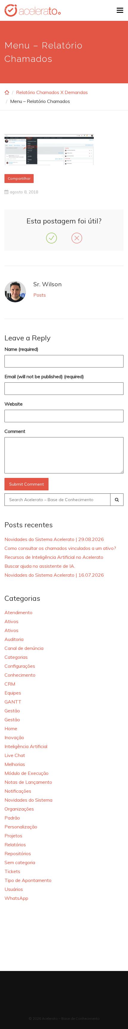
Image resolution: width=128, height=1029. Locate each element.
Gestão (12, 711)
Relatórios (15, 844)
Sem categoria (19, 862)
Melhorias (14, 764)
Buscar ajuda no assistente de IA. (39, 566)
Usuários (13, 889)
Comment (14, 431)
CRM (9, 684)
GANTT (12, 702)
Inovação (14, 737)
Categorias (16, 657)
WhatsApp (16, 898)
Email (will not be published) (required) (44, 376)
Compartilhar (19, 178)
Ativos (11, 621)
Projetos (13, 836)
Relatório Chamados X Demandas (52, 92)
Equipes (12, 693)
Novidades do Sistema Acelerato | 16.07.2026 (54, 575)
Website (13, 404)
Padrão (12, 818)
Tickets (12, 871)
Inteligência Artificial (25, 746)
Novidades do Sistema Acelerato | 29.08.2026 (54, 539)
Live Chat (14, 755)
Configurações (19, 666)
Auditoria (14, 639)
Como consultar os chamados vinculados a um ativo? (60, 548)
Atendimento (18, 612)
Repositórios (17, 853)
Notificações (17, 791)
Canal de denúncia (23, 648)
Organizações (19, 809)
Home (10, 728)
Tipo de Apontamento (27, 880)
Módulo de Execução (26, 773)
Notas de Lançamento (28, 782)
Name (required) (21, 349)
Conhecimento (19, 675)
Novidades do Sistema (28, 800)
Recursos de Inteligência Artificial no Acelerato (53, 557)
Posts (39, 295)
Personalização (20, 827)
